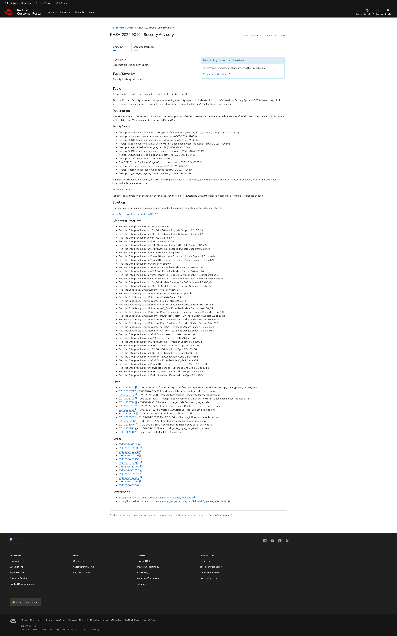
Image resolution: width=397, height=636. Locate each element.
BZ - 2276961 (126, 417)
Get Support (62, 3)
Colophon (141, 584)
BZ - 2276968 (127, 421)
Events (49, 620)
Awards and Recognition (148, 578)
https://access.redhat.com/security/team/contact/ (208, 515)
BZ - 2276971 (126, 428)
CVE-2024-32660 (129, 477)
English (367, 14)
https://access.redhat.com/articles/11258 (134, 214)
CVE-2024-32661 (128, 481)
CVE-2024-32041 (129, 455)
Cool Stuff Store (131, 620)
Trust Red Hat (143, 561)
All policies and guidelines (67, 630)
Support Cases (17, 572)
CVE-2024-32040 (129, 451)
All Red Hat (378, 14)
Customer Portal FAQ (83, 566)
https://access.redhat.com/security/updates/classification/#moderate (156, 497)
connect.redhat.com (209, 572)
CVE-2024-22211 (128, 444)
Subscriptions (11, 3)
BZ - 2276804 (127, 413)
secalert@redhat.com (150, 515)
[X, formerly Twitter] (287, 541)
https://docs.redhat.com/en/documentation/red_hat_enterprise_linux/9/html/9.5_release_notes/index (173, 501)
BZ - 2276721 (126, 391)
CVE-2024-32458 (129, 459)
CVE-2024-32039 (129, 448)
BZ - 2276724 (127, 402)
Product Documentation (22, 584)
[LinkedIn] (265, 541)
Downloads (26, 3)
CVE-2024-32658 (129, 470)
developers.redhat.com (211, 566)
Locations (60, 620)
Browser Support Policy (147, 566)
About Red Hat (27, 620)
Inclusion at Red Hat (112, 620)
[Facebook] (280, 541)
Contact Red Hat (75, 620)
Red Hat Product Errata (121, 27)
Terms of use (46, 630)
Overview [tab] (117, 46)
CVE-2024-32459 (129, 463)
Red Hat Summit (150, 620)
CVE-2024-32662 (129, 485)
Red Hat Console (44, 3)
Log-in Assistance (81, 572)
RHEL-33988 (126, 432)
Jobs (40, 620)
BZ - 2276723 (126, 398)
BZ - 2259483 (127, 387)
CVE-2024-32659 (129, 474)
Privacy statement (29, 630)
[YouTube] (272, 541)
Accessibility (142, 572)
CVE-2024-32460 (129, 466)
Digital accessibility (90, 630)
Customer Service (18, 578)
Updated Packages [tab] (144, 46)
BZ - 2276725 (126, 406)
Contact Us (78, 561)
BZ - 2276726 (127, 409)
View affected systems (216, 74)
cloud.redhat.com (208, 578)
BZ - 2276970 (127, 424)
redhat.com (205, 561)
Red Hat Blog (93, 620)
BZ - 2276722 (126, 395)
